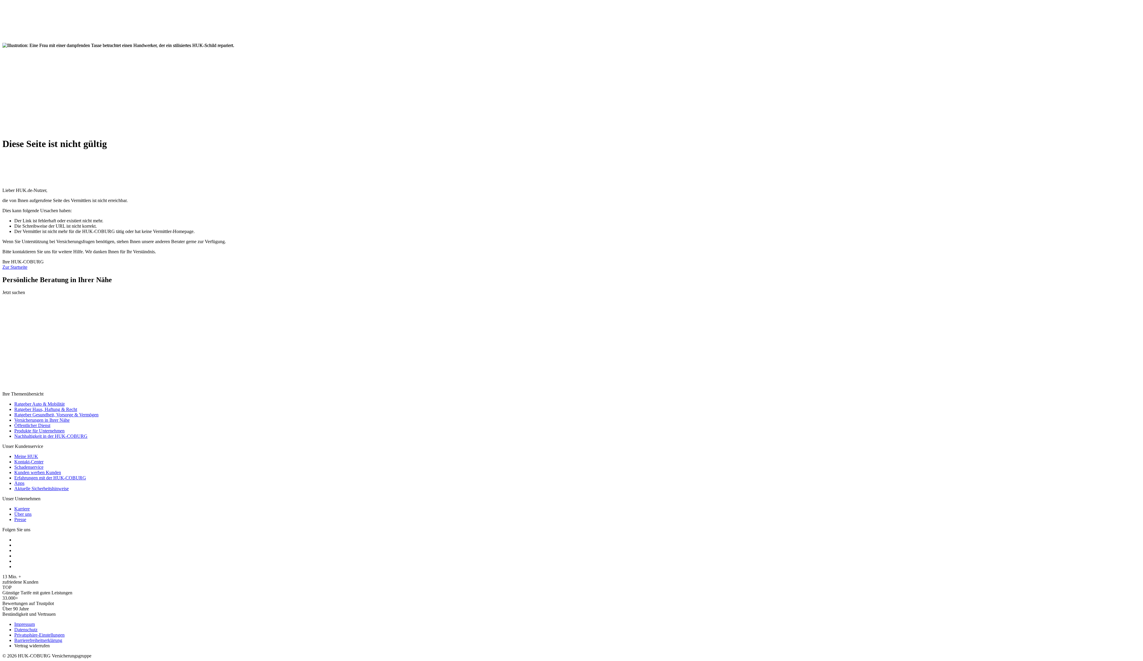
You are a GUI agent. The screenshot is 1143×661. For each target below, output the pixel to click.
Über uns (23, 514)
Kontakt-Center (28, 461)
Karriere (22, 508)
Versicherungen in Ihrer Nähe (42, 420)
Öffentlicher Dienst (32, 425)
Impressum (24, 624)
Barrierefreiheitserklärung (38, 640)
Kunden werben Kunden (37, 472)
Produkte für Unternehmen (39, 430)
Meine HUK (26, 456)
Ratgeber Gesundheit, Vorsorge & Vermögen (56, 414)
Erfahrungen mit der (50, 477)
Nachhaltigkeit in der (51, 436)
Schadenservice (28, 467)
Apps (19, 483)
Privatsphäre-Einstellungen (39, 634)
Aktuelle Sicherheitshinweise (41, 488)
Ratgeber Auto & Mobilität (39, 404)
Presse (20, 519)
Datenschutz (26, 629)
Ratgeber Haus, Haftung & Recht (45, 409)
